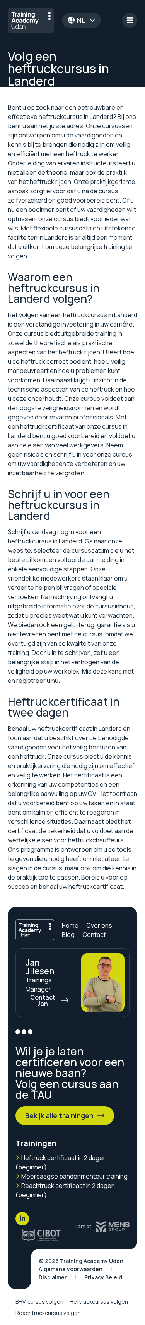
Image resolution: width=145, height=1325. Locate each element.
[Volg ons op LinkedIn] (22, 1218)
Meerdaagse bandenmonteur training (74, 1176)
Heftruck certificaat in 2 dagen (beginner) (61, 1162)
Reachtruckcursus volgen (48, 1312)
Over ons (99, 925)
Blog (68, 934)
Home (70, 925)
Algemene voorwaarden (70, 1269)
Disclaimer (53, 1277)
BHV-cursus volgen (39, 1301)
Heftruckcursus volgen (99, 1301)
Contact (94, 934)
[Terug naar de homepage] (31, 20)
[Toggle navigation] (129, 20)
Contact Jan (42, 1000)
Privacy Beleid (103, 1277)
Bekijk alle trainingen (59, 1115)
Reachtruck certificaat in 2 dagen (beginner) (65, 1190)
